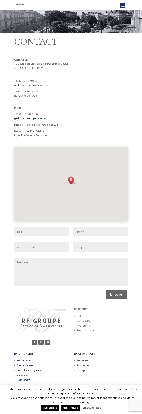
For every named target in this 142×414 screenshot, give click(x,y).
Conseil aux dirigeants (29, 370)
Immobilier (22, 375)
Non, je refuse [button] (70, 408)
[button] (72, 180)
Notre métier (23, 360)
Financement (23, 380)
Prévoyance (83, 370)
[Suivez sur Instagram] (41, 342)
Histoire (81, 316)
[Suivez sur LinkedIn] (47, 342)
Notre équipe (84, 321)
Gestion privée (25, 365)
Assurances (83, 365)
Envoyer (117, 294)
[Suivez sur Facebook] (34, 342)
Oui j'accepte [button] (50, 408)
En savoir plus (92, 408)
